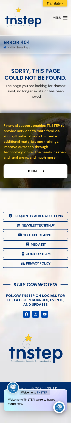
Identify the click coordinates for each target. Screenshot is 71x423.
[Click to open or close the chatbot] (59, 407)
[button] (60, 17)
